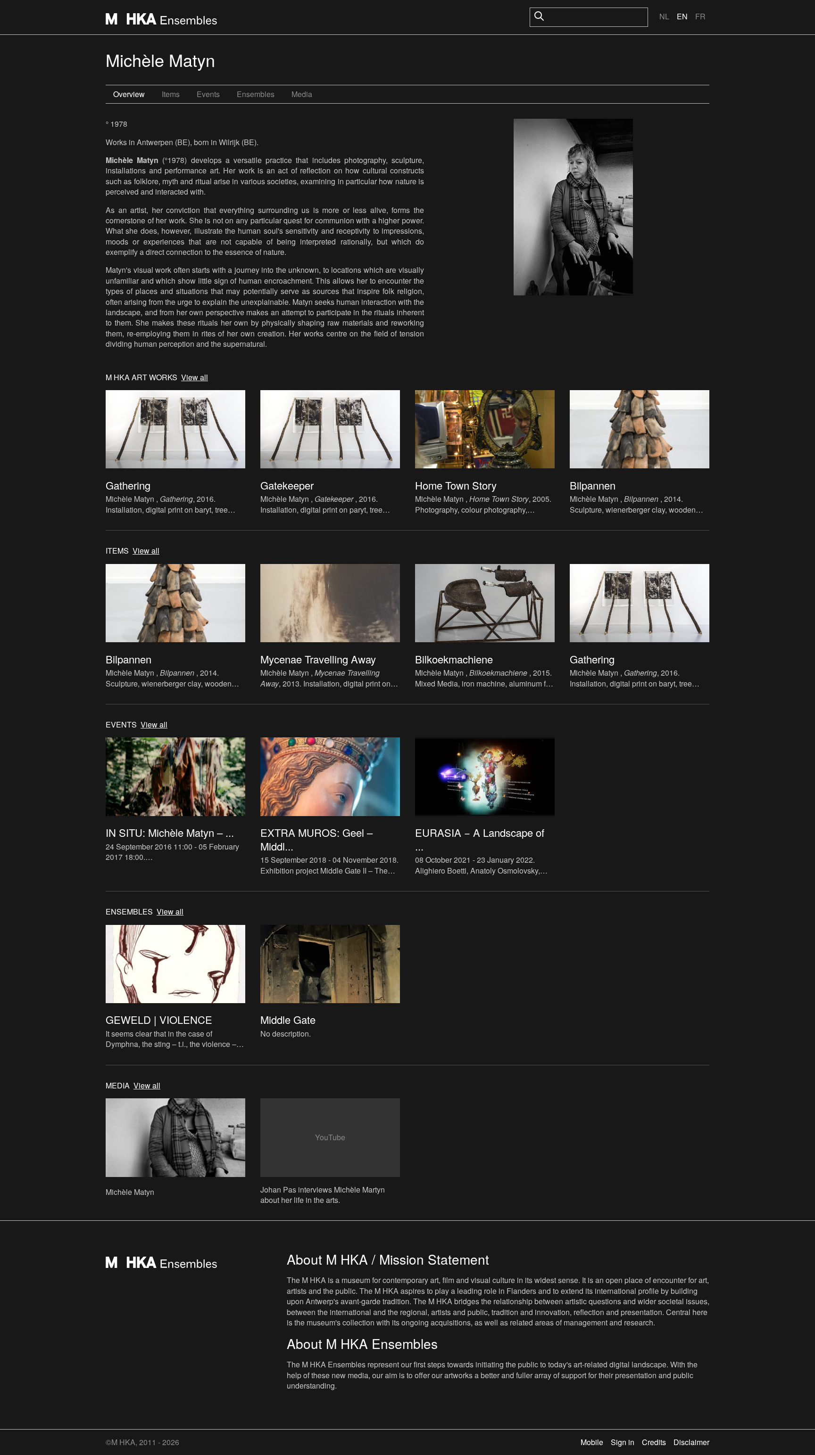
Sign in (622, 1442)
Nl (664, 16)
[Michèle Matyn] (573, 208)
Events (208, 94)
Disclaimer (691, 1442)
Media (301, 94)
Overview (129, 94)
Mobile (592, 1442)
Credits (654, 1442)
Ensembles (255, 94)
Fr (700, 16)
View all (194, 377)
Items (171, 94)
